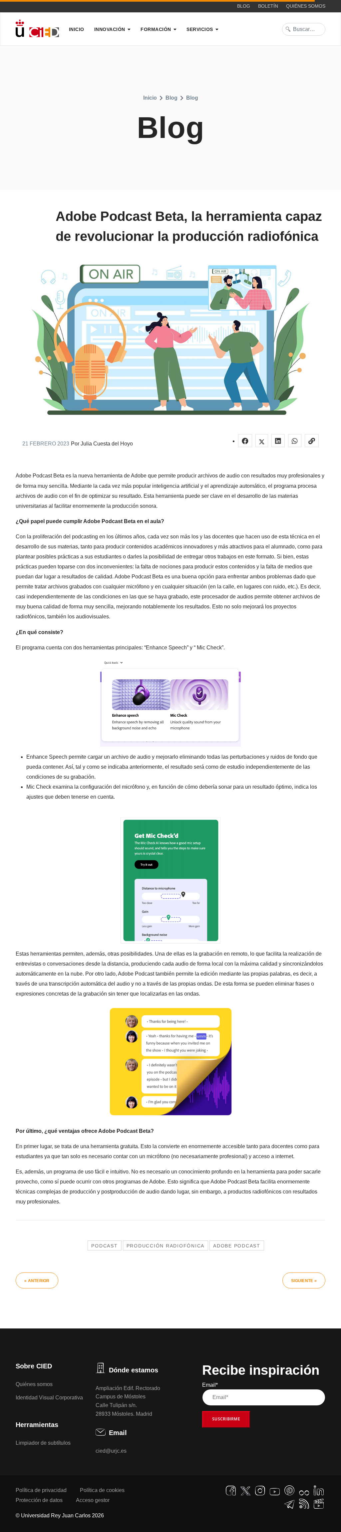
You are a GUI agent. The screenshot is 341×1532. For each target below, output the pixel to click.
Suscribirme (226, 1419)
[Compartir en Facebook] (245, 440)
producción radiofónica (166, 1245)
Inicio (76, 29)
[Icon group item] (231, 1491)
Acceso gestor (93, 1500)
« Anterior (37, 1280)
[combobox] (303, 29)
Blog (243, 6)
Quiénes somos (305, 6)
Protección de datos (39, 1500)
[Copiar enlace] (312, 440)
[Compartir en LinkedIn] (278, 440)
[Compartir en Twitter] (261, 440)
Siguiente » (304, 1280)
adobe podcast (236, 1245)
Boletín (268, 6)
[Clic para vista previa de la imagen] (170, 339)
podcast (104, 1245)
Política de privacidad (41, 1490)
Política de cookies (102, 1490)
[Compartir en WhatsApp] (294, 440)
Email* (210, 1385)
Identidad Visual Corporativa (49, 1397)
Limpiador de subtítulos (43, 1443)
